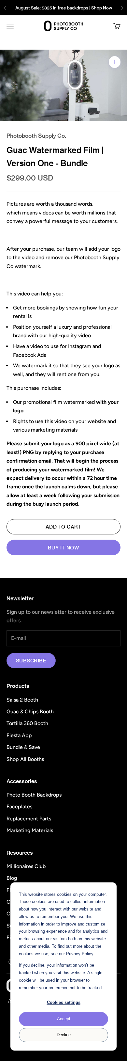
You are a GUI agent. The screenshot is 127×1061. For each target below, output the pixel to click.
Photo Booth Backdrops (34, 795)
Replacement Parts (29, 819)
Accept (63, 1018)
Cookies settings (63, 1002)
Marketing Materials (30, 830)
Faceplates (19, 806)
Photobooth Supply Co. (36, 135)
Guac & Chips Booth (30, 711)
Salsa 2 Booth (22, 700)
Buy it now (63, 547)
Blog (12, 878)
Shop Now (101, 7)
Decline (64, 1034)
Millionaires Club (26, 866)
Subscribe (31, 660)
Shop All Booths (25, 759)
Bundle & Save (23, 747)
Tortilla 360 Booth (27, 723)
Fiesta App (19, 735)
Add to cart (63, 527)
